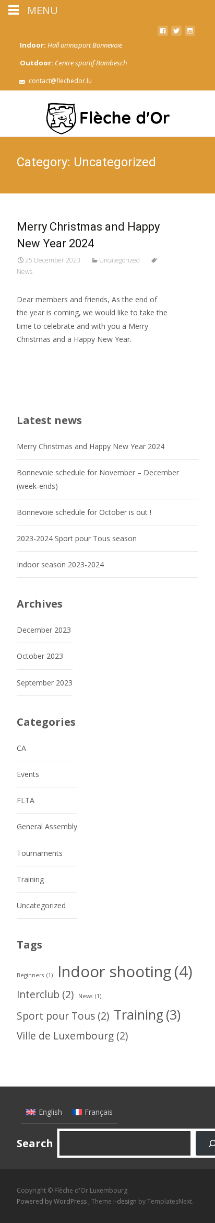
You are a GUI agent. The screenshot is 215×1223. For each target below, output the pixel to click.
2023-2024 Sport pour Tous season (77, 538)
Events (28, 774)
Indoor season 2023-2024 (60, 564)
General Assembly (47, 826)
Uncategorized (119, 260)
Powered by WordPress (52, 1201)
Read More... (40, 371)
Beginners (35, 975)
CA (21, 748)
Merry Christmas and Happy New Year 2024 (90, 446)
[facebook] (163, 35)
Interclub (45, 994)
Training (30, 879)
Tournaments (40, 853)
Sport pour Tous (63, 1016)
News (89, 996)
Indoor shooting (125, 971)
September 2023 (45, 683)
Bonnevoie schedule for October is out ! (84, 512)
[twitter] (176, 35)
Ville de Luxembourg (72, 1036)
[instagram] (190, 35)
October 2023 (40, 656)
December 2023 (44, 630)
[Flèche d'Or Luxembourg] (107, 113)
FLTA (25, 800)
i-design (125, 1201)
